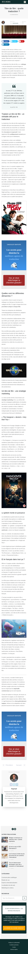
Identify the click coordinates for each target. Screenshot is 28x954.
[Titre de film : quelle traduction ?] (14, 32)
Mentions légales (14, 949)
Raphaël (16, 23)
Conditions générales (14, 944)
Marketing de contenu (8, 887)
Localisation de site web (8, 885)
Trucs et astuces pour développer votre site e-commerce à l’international (16, 864)
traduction (4, 680)
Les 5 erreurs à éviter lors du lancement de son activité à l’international (16, 855)
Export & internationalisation (9, 882)
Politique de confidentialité (14, 942)
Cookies (14, 947)
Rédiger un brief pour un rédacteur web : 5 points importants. (15, 839)
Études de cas (5, 880)
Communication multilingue (9, 877)
